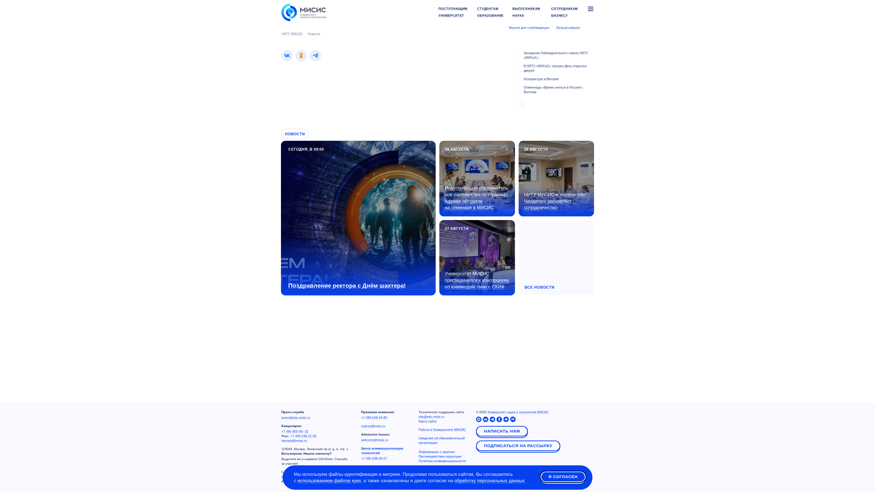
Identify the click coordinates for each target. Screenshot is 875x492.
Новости (295, 134)
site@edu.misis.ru (431, 416)
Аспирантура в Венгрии (541, 79)
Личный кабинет (568, 27)
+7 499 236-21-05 (304, 436)
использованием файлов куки (329, 480)
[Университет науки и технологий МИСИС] (303, 11)
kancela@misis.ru (294, 440)
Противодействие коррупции (440, 456)
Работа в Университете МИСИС (442, 429)
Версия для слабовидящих (529, 27)
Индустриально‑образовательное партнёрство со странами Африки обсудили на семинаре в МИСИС (476, 197)
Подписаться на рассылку (518, 445)
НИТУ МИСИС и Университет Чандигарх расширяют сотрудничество (555, 201)
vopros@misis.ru (373, 426)
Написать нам (502, 431)
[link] (287, 55)
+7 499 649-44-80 (374, 417)
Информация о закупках (437, 452)
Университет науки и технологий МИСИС (518, 412)
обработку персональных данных (489, 480)
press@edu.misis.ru (295, 417)
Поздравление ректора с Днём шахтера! (347, 285)
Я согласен (563, 476)
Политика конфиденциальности (442, 461)
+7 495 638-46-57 (374, 458)
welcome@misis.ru (374, 440)
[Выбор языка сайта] (590, 27)
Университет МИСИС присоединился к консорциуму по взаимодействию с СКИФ (477, 280)
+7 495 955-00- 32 (294, 431)
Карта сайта (428, 421)
